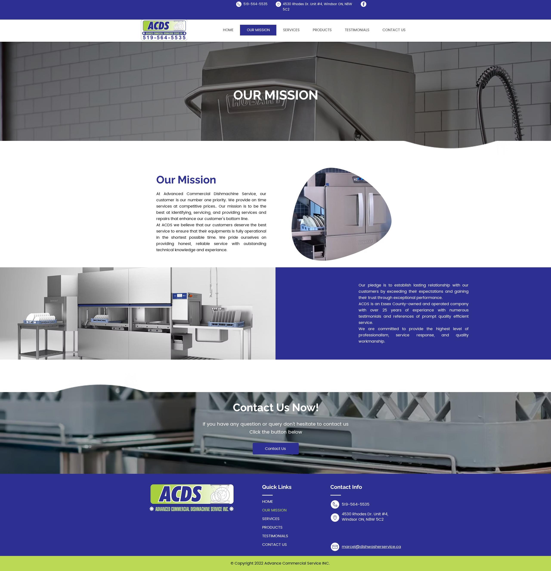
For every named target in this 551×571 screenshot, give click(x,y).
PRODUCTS (272, 527)
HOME (267, 502)
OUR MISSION (274, 510)
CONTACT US (274, 545)
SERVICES (271, 519)
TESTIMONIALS (275, 536)
